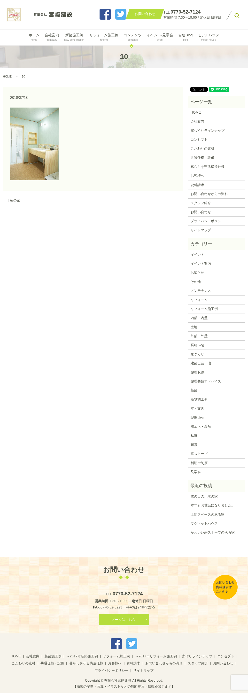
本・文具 (197, 408)
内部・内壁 (199, 318)
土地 (194, 327)
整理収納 (197, 372)
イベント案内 (201, 263)
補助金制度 (199, 463)
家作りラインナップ (197, 656)
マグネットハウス (204, 523)
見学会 (196, 472)
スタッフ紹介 (201, 203)
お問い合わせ (201, 212)
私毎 (194, 435)
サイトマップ (201, 230)
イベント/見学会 (160, 37)
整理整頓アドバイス (206, 381)
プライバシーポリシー (208, 221)
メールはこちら (123, 620)
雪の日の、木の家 (204, 496)
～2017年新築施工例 (82, 656)
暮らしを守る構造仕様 (208, 167)
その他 (196, 282)
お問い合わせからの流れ (209, 194)
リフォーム (199, 300)
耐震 (194, 445)
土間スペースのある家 (208, 514)
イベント (197, 255)
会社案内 (52, 37)
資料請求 (197, 185)
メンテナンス (201, 291)
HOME (7, 76)
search (236, 15)
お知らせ (197, 272)
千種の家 (13, 200)
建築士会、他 (201, 363)
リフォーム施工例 (103, 37)
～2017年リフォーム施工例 (156, 656)
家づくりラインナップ (208, 130)
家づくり (197, 354)
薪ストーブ (199, 454)
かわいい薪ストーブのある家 (213, 532)
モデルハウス (208, 37)
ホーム (34, 37)
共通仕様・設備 (202, 158)
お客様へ (197, 176)
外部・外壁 (199, 336)
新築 (194, 390)
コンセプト (199, 139)
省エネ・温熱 (201, 426)
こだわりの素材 (202, 148)
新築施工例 (74, 37)
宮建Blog (185, 37)
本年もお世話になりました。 (213, 505)
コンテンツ (133, 37)
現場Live (197, 418)
